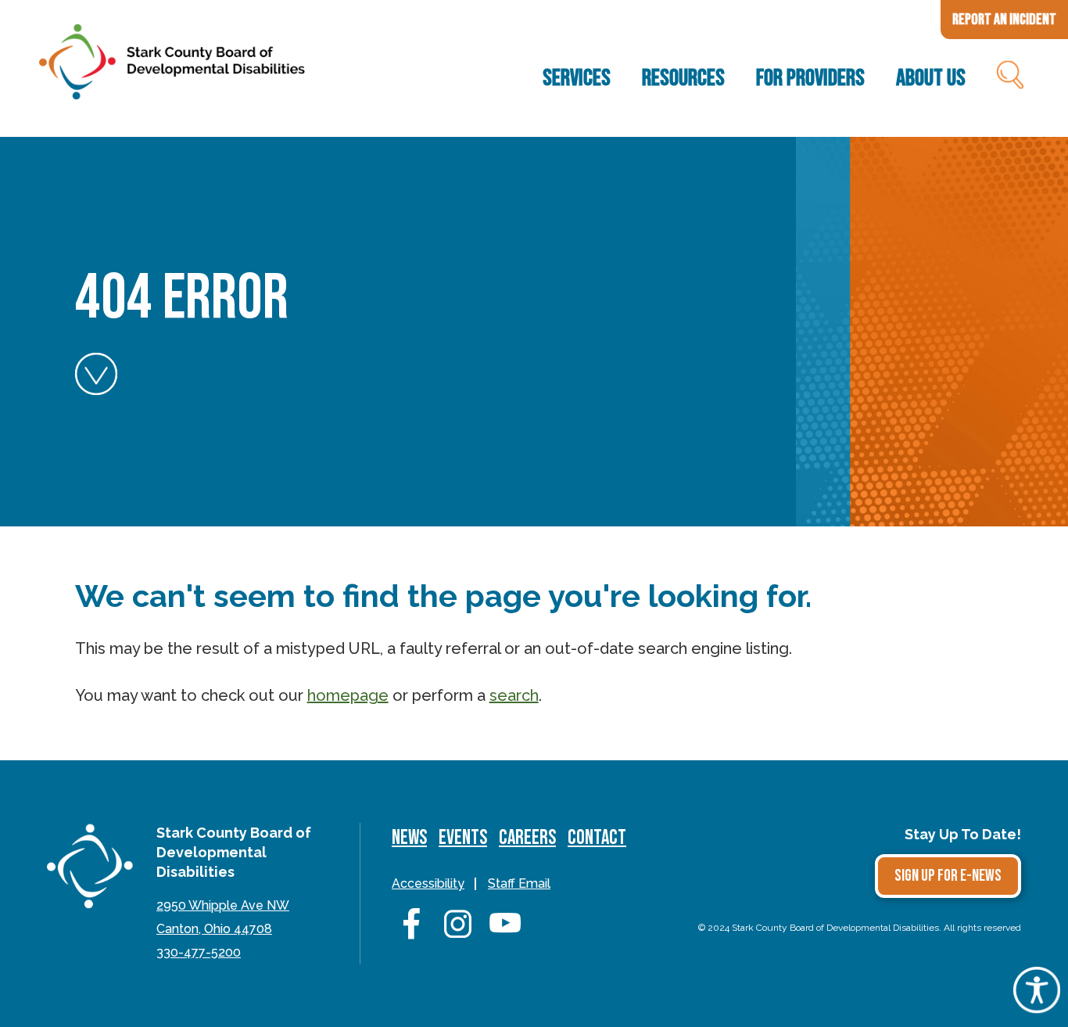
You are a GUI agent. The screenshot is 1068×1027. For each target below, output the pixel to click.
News (409, 838)
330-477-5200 (198, 952)
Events (463, 838)
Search (1009, 78)
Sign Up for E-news (948, 875)
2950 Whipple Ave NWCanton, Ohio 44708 (222, 917)
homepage (348, 695)
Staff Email (519, 883)
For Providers (810, 78)
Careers (527, 838)
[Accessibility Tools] (1036, 1007)
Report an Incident (1004, 19)
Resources (683, 78)
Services (577, 78)
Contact (597, 838)
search (514, 695)
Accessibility (428, 883)
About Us (931, 78)
